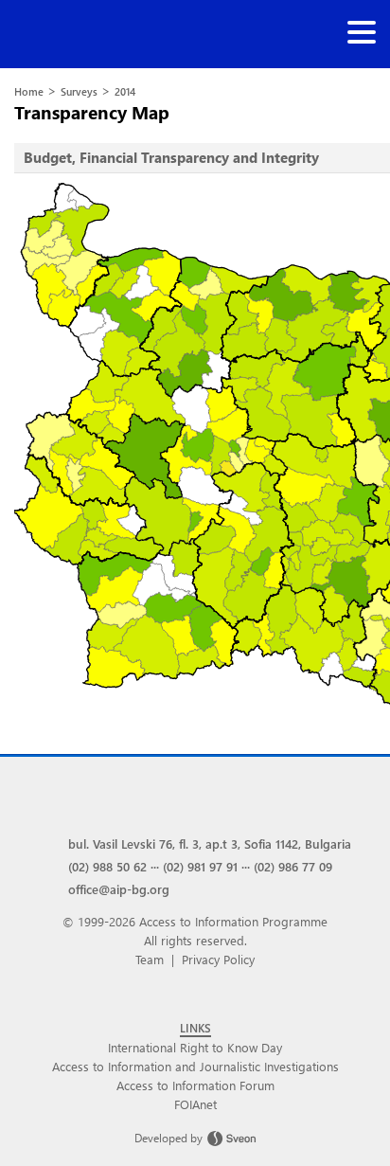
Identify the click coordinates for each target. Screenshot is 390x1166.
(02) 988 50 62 (107, 866)
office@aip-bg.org (118, 889)
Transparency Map (91, 112)
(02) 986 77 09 (293, 866)
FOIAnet (195, 1104)
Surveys (79, 91)
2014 (125, 91)
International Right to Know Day (195, 1047)
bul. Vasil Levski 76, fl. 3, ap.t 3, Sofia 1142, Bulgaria (209, 843)
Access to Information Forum (195, 1085)
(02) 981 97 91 (200, 866)
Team (149, 959)
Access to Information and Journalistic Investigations (195, 1066)
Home (29, 91)
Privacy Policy (218, 959)
